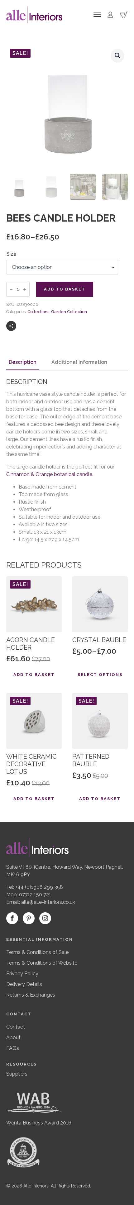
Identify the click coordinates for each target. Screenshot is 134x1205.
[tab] (22, 362)
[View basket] (124, 15)
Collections (38, 311)
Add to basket (64, 289)
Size (12, 254)
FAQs (12, 1048)
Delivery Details (24, 984)
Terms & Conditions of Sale (37, 952)
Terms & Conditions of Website (41, 963)
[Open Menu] (97, 14)
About (13, 1037)
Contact (15, 1027)
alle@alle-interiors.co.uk (48, 902)
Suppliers (16, 1074)
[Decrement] (11, 289)
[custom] (29, 918)
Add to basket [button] (34, 674)
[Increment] (24, 289)
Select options (100, 674)
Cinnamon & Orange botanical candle (49, 474)
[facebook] (12, 918)
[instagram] (45, 918)
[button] (117, 55)
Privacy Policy (22, 974)
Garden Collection (69, 311)
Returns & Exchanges (30, 995)
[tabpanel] (67, 460)
